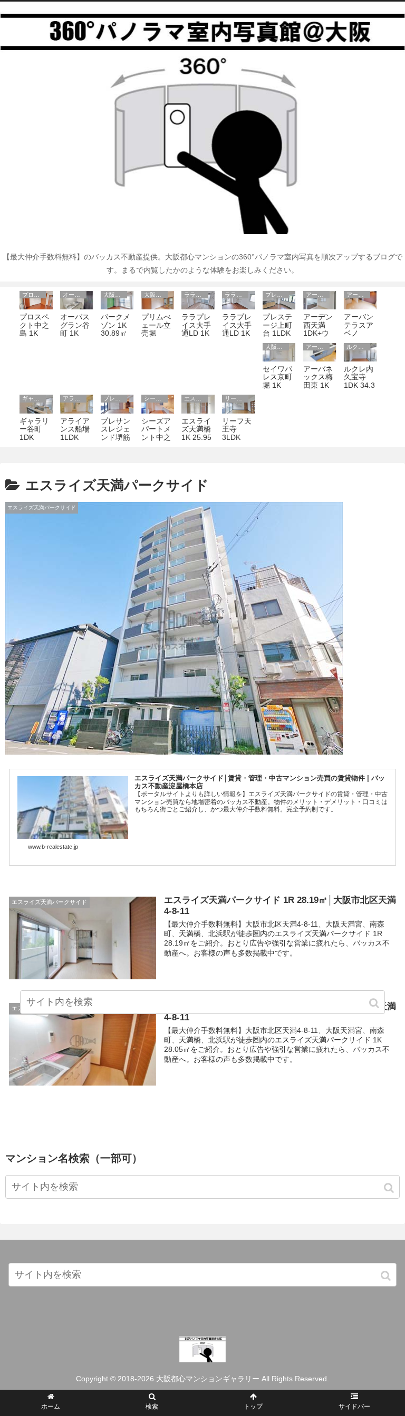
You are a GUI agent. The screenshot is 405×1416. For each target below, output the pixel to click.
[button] (390, 1188)
